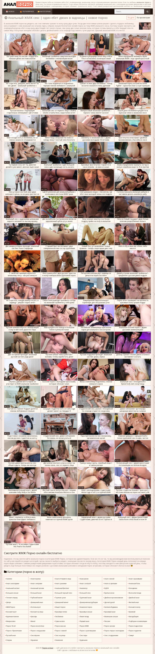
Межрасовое (10, 621)
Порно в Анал (47, 648)
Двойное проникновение (113, 598)
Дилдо (8, 602)
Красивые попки (61, 612)
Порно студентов (134, 631)
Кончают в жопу (134, 607)
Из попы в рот (35, 607)
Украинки (34, 640)
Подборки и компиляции (137, 621)
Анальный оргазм (37, 588)
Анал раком (83, 579)
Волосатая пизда (134, 593)
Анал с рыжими (60, 583)
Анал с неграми (36, 583)
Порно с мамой (60, 631)
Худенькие (83, 640)
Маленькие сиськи (111, 617)
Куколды (33, 617)
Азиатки (9, 579)
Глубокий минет (36, 598)
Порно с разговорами (87, 631)
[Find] (147, 11)
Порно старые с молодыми (114, 631)
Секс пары (83, 635)
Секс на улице (60, 635)
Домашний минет (61, 602)
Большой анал (36, 593)
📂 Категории (44, 11)
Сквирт (131, 635)
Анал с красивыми (135, 579)
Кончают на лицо (36, 612)
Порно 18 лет (11, 626)
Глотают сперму (12, 598)
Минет (32, 621)
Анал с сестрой (85, 583)
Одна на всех (60, 621)
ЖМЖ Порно (10, 607)
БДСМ (106, 588)
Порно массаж (60, 626)
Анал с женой (109, 579)
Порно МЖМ (84, 626)
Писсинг (107, 621)
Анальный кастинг (12, 588)
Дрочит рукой (109, 602)
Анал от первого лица (63, 579)
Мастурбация (133, 617)
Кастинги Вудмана (111, 607)
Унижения (59, 640)
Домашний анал (36, 602)
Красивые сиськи (85, 612)
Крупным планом (12, 617)
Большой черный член (63, 593)
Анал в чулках (35, 579)
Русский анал (11, 635)
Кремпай (131, 612)
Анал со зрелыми (110, 583)
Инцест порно (60, 607)
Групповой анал (85, 598)
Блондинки (132, 588)
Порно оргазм (109, 626)
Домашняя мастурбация (88, 602)
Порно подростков (135, 626)
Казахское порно (85, 607)
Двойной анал (133, 598)
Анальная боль (134, 583)
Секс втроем (35, 635)
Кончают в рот (11, 612)
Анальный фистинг (62, 588)
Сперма (9, 640)
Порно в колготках (37, 626)
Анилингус (83, 588)
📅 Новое (10, 11)
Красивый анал (109, 612)
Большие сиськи (12, 593)
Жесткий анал (133, 602)
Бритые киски (109, 593)
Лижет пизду (84, 617)
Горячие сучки (60, 598)
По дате (131, 17)
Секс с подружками (111, 635)
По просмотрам (143, 17)
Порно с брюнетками (14, 631)
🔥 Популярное (27, 11)
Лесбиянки (59, 617)
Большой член (85, 593)
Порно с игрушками (37, 631)
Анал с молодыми (12, 583)
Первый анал (84, 621)
